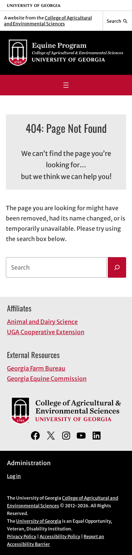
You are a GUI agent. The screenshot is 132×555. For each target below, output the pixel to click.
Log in (14, 476)
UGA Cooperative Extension (45, 332)
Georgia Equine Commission (47, 378)
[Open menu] (66, 85)
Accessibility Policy (60, 536)
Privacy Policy (21, 536)
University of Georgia (38, 521)
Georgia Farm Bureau (36, 368)
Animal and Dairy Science (42, 321)
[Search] (117, 267)
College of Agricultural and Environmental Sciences (48, 20)
